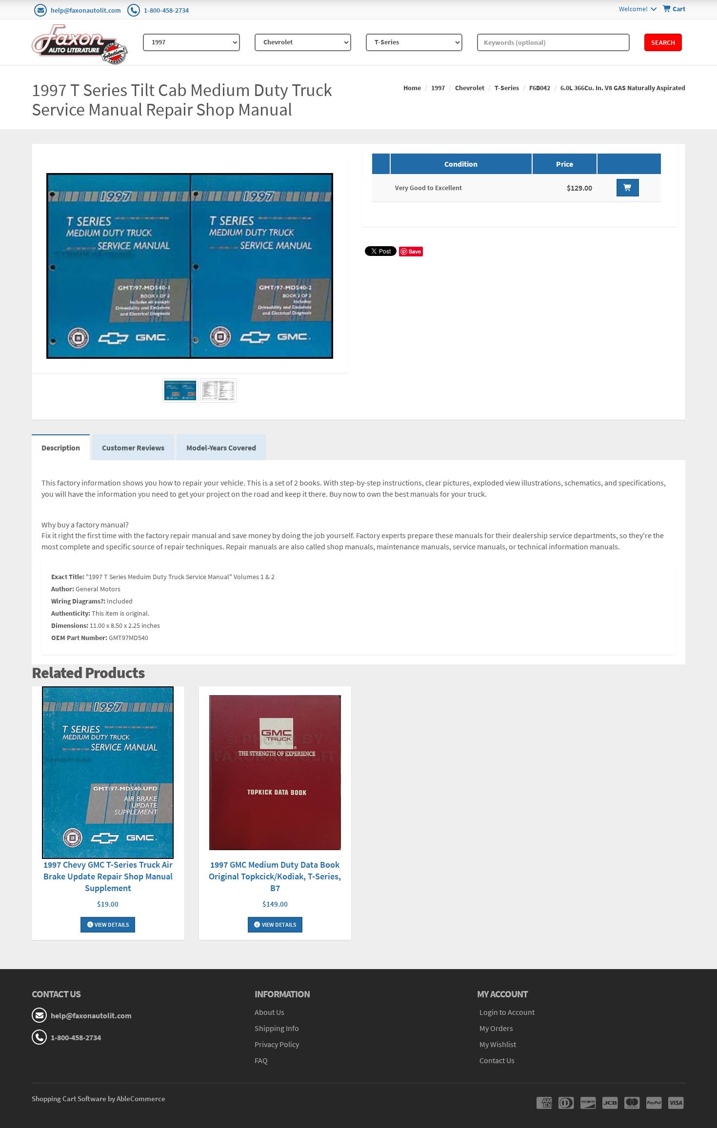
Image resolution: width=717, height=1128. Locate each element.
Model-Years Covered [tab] (221, 447)
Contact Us (497, 1060)
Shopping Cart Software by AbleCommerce (98, 1098)
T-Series (507, 87)
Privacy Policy (277, 1044)
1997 (438, 87)
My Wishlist (497, 1044)
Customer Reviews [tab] (133, 447)
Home (412, 87)
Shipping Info (277, 1028)
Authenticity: (70, 613)
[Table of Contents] (218, 390)
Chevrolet (469, 87)
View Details (111, 924)
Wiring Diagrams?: (78, 601)
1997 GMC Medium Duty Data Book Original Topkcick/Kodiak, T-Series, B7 (275, 876)
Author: (62, 588)
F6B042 (539, 87)
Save (415, 251)
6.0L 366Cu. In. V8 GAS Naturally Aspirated (622, 87)
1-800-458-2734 (166, 10)
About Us (269, 1012)
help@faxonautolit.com (86, 10)
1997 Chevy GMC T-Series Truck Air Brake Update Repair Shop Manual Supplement (108, 876)
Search (663, 42)
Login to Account (507, 1012)
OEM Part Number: (79, 637)
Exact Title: (67, 576)
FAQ (261, 1060)
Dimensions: (69, 625)
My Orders (496, 1028)
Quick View (107, 774)
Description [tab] (60, 447)
